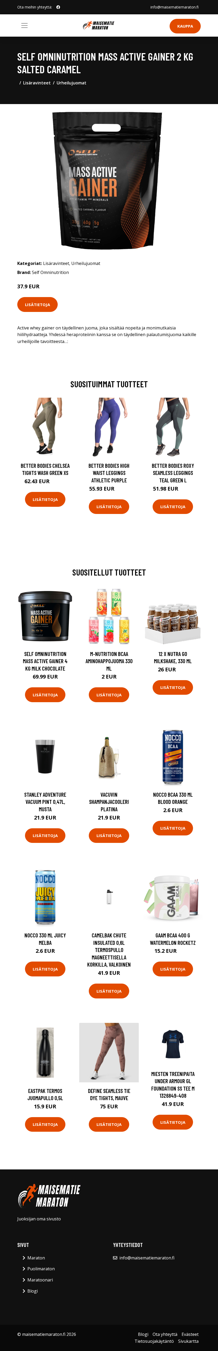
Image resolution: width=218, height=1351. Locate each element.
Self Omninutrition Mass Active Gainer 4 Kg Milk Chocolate (45, 661)
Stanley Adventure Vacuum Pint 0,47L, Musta (45, 801)
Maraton (36, 1258)
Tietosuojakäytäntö (154, 1341)
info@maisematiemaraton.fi (174, 7)
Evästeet (190, 1334)
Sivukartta (188, 1341)
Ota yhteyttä (165, 1334)
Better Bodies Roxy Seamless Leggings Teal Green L (173, 472)
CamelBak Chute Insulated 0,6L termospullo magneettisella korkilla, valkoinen (109, 950)
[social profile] (58, 7)
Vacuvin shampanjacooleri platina (109, 801)
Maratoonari (40, 1280)
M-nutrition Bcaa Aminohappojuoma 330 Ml (109, 661)
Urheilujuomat (71, 83)
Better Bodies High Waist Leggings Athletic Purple (109, 472)
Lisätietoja (37, 304)
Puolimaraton (41, 1269)
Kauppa (185, 26)
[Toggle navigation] (24, 25)
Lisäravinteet (37, 83)
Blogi (32, 1291)
